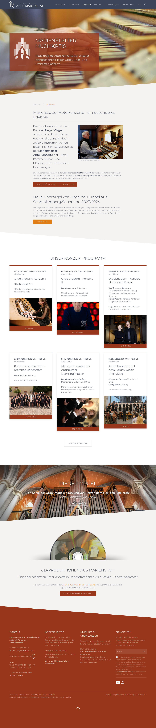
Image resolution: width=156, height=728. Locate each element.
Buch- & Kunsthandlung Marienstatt (78, 585)
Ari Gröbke (67, 697)
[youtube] (118, 682)
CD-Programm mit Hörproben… (78, 594)
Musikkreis (50, 104)
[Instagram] (122, 682)
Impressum (110, 695)
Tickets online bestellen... (56, 650)
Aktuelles (98, 5)
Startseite (37, 104)
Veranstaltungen (111, 5)
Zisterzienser (60, 5)
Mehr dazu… (78, 503)
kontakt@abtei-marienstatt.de (43, 695)
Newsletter (68, 184)
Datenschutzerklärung (125, 672)
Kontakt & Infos (128, 5)
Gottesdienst (74, 5)
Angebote (86, 5)
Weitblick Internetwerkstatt (41, 697)
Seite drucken (141, 695)
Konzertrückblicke (46, 184)
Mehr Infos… (42, 222)
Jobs (139, 5)
